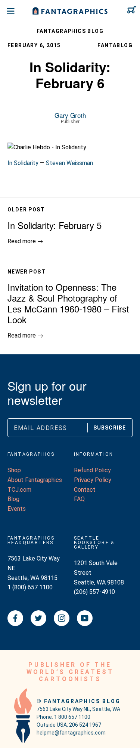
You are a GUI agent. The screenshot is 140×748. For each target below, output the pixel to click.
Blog (13, 499)
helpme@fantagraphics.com (71, 733)
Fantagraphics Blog (70, 31)
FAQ (79, 499)
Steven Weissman (69, 163)
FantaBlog (115, 45)
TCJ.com (19, 489)
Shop (14, 470)
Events (16, 508)
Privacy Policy (92, 479)
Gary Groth (70, 115)
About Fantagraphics (34, 479)
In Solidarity (22, 163)
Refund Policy (92, 470)
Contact (85, 489)
